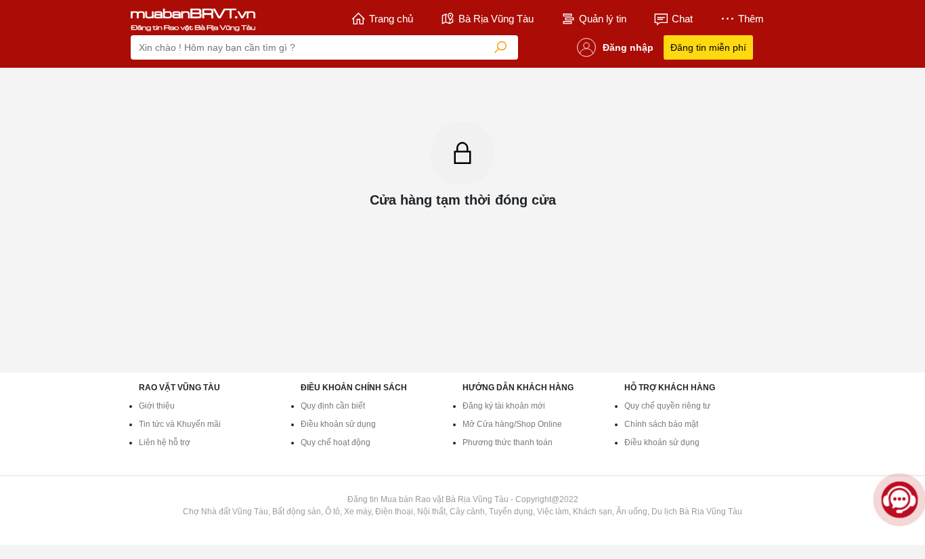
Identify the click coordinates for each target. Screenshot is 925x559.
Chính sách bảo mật (661, 424)
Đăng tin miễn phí (708, 47)
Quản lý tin (602, 18)
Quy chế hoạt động (335, 442)
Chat (682, 18)
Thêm (751, 18)
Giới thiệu (157, 406)
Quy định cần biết (333, 406)
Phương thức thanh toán (507, 442)
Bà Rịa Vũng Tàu (496, 18)
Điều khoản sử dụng (338, 424)
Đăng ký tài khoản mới (503, 406)
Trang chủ (391, 18)
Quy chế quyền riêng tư (667, 406)
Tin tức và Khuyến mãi (180, 424)
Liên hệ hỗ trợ (164, 442)
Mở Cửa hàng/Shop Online (512, 424)
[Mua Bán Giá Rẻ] (193, 19)
